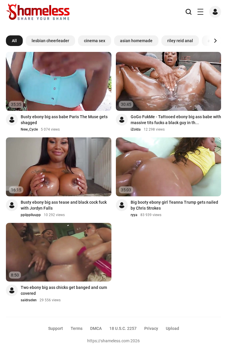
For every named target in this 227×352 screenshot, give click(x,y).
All (14, 40)
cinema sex (94, 40)
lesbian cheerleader (50, 40)
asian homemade (136, 40)
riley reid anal (180, 40)
